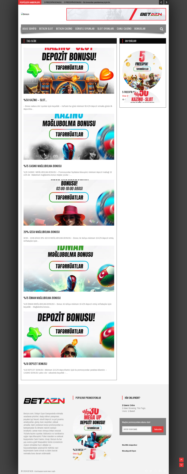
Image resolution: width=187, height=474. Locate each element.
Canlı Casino (124, 28)
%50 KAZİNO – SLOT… (35, 100)
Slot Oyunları (105, 28)
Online (128, 405)
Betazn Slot (46, 28)
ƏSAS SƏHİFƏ (29, 28)
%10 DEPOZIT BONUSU (35, 364)
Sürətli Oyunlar (85, 28)
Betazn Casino (64, 28)
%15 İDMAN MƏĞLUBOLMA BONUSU (42, 298)
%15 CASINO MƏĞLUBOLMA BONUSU (43, 166)
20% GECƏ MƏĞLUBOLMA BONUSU (42, 232)
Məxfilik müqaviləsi (129, 445)
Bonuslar (140, 28)
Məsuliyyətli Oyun (129, 451)
